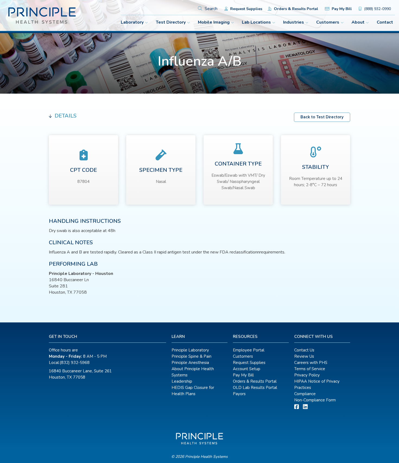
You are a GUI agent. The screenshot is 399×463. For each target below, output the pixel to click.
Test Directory (171, 22)
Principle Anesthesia (190, 362)
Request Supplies (245, 8)
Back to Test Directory (322, 117)
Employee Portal (248, 350)
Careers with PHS (310, 362)
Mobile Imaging (214, 22)
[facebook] (296, 407)
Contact (385, 22)
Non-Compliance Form (315, 400)
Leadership (182, 381)
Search (210, 9)
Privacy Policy (307, 375)
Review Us (304, 356)
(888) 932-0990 (377, 8)
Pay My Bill (341, 8)
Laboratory (132, 22)
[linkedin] (305, 407)
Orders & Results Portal (295, 8)
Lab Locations (256, 22)
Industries (293, 22)
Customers (327, 22)
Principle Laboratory (190, 350)
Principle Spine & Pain (191, 356)
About (358, 22)
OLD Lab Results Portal (255, 387)
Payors (239, 394)
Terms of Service (309, 369)
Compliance (305, 394)
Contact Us (304, 350)
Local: (69, 362)
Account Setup (246, 369)
